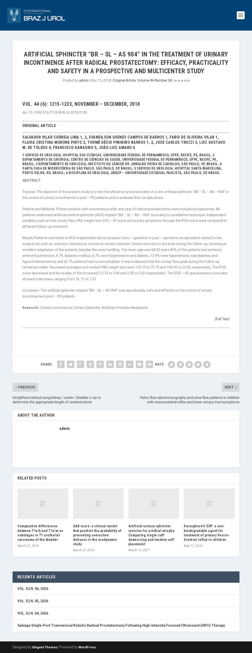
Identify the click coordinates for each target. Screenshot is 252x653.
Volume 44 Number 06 (154, 80)
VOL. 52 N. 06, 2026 (32, 589)
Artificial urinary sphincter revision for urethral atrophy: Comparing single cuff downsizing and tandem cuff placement (151, 535)
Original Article (124, 80)
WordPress (87, 647)
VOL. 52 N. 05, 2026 (32, 601)
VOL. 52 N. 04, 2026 (32, 613)
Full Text (222, 319)
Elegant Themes (44, 647)
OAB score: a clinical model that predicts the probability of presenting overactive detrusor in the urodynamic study (97, 535)
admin (84, 80)
